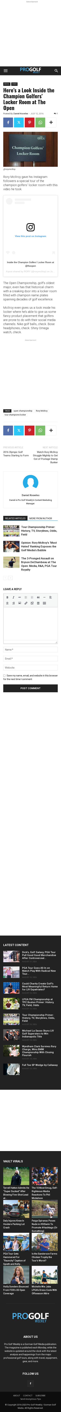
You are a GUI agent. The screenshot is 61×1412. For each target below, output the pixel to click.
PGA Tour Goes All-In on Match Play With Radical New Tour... (39, 970)
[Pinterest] (29, 122)
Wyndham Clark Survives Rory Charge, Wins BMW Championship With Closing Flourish (39, 1051)
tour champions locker (15, 414)
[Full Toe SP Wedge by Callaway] (11, 1069)
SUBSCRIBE (40, 1395)
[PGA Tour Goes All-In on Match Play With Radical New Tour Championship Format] (11, 972)
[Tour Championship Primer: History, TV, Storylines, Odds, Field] (11, 530)
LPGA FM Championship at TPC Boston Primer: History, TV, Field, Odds (38, 1002)
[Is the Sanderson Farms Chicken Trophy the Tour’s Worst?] (45, 1242)
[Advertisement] (30, 34)
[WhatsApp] (40, 122)
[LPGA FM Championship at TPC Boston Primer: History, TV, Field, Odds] (11, 1003)
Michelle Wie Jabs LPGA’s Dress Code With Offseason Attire (44, 1290)
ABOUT (16, 1395)
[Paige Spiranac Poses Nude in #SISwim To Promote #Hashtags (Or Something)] (45, 1209)
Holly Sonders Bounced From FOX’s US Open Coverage (16, 1290)
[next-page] (10, 578)
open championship (23, 411)
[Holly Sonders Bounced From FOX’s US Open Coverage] (16, 1275)
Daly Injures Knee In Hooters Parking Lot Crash (14, 1224)
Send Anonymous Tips (30, 1399)
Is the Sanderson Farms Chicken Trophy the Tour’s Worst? (44, 1257)
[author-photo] (30, 490)
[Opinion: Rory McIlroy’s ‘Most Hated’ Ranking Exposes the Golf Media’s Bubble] (11, 546)
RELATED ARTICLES (15, 518)
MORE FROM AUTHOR (40, 518)
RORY (27, 271)
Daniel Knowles (21, 113)
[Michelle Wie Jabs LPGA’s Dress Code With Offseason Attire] (45, 1275)
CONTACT (27, 1395)
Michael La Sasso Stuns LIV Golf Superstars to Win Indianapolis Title (38, 1033)
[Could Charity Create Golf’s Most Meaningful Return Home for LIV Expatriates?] (11, 988)
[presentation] (7, 597)
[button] (5, 70)
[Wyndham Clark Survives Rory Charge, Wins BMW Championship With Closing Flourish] (11, 1050)
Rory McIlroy (41, 411)
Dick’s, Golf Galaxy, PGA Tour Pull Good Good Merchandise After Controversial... (39, 955)
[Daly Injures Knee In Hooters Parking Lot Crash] (16, 1209)
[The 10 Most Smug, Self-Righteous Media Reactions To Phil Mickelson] (45, 1176)
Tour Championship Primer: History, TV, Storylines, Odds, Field (39, 530)
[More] (51, 122)
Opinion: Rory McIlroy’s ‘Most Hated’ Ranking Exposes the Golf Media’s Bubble (39, 546)
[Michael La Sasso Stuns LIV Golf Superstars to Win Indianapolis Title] (11, 1035)
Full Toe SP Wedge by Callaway (40, 1065)
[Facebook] (8, 122)
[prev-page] (5, 578)
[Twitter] (19, 122)
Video (14, 84)
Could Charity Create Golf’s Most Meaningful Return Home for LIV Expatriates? (40, 986)
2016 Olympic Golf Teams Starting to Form (16, 454)
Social (6, 84)
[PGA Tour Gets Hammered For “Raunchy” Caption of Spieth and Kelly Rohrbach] (16, 1242)
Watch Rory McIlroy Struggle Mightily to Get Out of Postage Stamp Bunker (45, 457)
